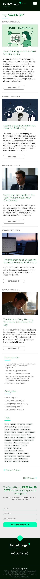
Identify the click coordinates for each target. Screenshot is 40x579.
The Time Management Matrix (16, 371)
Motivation (17, 443)
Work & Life (16, 461)
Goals (28, 435)
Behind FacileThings (10, 427)
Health (13, 437)
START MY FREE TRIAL (19, 525)
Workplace (25, 461)
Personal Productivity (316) (15, 401)
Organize (24, 445)
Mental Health (29, 440)
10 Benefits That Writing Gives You (18, 374)
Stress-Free (21, 456)
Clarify (7, 429)
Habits (7, 437)
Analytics (13, 424)
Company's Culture (10, 432)
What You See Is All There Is (15, 383)
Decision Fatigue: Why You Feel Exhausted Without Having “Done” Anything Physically (20, 366)
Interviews (8, 440)
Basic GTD (29, 424)
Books (20, 427)
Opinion (7, 445)
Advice (7, 424)
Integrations (30, 437)
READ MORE (13, 87)
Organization (15, 445)
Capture (26, 427)
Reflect (21, 451)
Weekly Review (23, 459)
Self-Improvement (10, 456)
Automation (21, 424)
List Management (18, 440)
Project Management (11, 451)
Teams (28, 456)
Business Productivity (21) (15, 410)
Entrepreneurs (15, 435)
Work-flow (8, 461)
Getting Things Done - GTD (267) (17, 404)
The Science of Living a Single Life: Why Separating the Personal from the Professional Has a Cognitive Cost (20, 378)
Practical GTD (17, 448)
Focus (23, 435)
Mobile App (8, 443)
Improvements (21, 437)
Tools (15, 459)
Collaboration (15, 429)
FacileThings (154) (12, 398)
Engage (7, 435)
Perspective (8, 448)
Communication (25, 429)
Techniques (8, 459)
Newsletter (25, 443)
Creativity (20, 432)
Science (26, 453)
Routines (19, 453)
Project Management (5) (14, 407)
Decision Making (29, 432)
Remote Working (10, 453)
